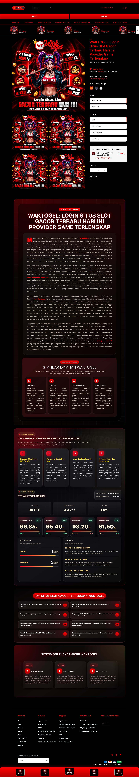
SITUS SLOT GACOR (101, 22)
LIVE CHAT (119, 774)
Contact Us (63, 731)
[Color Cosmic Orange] (91, 88)
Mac (19, 721)
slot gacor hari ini (104, 341)
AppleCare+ (42, 721)
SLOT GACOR (96, 100)
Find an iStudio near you (89, 724)
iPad (19, 724)
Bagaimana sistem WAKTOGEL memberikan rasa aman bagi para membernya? (40, 624)
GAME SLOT (21, 742)
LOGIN (34, 16)
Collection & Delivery (67, 724)
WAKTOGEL (16, 22)
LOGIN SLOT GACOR (62, 22)
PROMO (20, 774)
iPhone (20, 728)
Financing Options (45, 735)
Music (19, 735)
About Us (83, 721)
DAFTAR (104, 16)
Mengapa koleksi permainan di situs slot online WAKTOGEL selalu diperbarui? (92, 624)
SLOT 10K (95, 139)
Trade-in (41, 738)
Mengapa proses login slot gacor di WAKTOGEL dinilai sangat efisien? (40, 605)
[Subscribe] (47, 760)
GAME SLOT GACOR (120, 22)
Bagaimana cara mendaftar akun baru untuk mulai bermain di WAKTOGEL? (92, 634)
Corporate (42, 724)
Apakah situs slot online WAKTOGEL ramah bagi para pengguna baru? (38, 634)
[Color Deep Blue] (96, 88)
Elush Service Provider (46, 731)
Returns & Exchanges (67, 728)
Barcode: (104, 62)
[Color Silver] (101, 88)
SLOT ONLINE (96, 126)
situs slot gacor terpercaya (38, 277)
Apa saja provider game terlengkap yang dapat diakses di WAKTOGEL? (91, 605)
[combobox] (69, 8)
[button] (16, 23)
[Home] (18, 7)
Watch (19, 731)
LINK (94, 774)
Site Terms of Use (66, 742)
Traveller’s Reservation (47, 742)
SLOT (94, 120)
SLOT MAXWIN (97, 133)
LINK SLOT (95, 107)
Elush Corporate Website (89, 731)
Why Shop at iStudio (87, 728)
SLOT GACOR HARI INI (82, 22)
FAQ (60, 735)
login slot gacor (39, 299)
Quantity (93, 165)
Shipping (101, 71)
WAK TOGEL (29, 22)
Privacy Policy (64, 738)
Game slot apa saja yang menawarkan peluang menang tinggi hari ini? (40, 615)
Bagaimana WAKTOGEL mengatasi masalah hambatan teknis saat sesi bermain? (92, 615)
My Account (63, 721)
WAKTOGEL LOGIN (44, 22)
